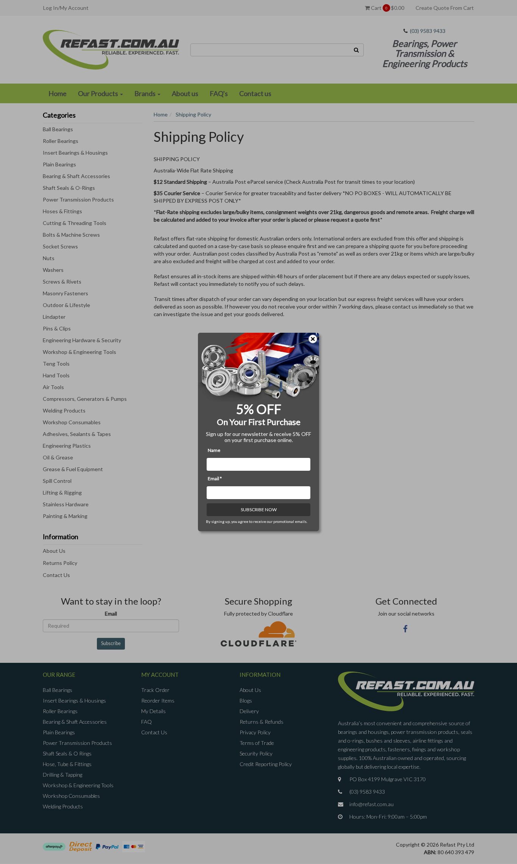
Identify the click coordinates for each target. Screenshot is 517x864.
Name (214, 450)
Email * (215, 478)
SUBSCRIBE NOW (259, 509)
